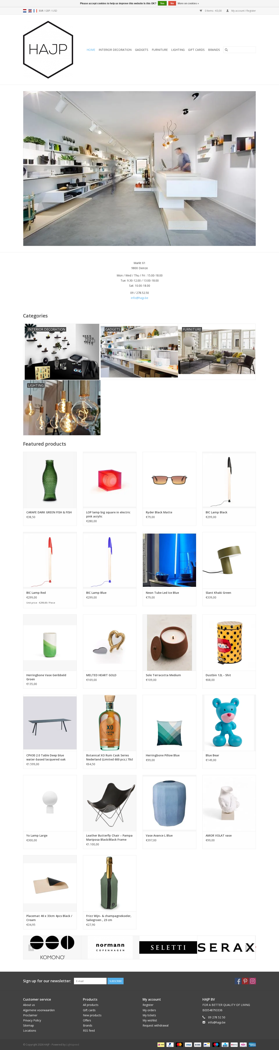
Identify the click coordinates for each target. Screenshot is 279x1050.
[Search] (226, 50)
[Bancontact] (206, 1044)
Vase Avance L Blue (159, 835)
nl (24, 10)
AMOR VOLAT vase (219, 835)
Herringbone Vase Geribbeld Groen (46, 677)
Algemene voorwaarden (39, 1010)
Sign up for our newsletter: (47, 981)
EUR (41, 10)
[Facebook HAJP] (238, 981)
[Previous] (31, 948)
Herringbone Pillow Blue (163, 755)
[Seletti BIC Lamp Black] (229, 480)
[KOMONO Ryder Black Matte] (169, 480)
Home (91, 50)
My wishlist (150, 1020)
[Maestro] (215, 1044)
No (172, 3)
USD (54, 10)
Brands (214, 50)
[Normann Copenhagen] (110, 947)
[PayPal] (169, 1044)
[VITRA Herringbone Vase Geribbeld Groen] (50, 642)
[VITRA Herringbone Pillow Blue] (169, 723)
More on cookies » (188, 3)
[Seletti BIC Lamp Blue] (110, 560)
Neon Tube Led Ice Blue (162, 593)
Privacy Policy (32, 1020)
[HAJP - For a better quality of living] (49, 50)
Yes (162, 3)
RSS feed (89, 1030)
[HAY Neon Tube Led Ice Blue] (169, 560)
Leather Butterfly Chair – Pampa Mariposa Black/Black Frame (109, 837)
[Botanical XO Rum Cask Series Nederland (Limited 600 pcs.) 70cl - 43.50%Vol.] (110, 723)
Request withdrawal (156, 1025)
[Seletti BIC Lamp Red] (50, 560)
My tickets (149, 1015)
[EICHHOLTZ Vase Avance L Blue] (169, 803)
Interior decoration (115, 50)
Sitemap (28, 1025)
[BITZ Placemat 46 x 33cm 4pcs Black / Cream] (50, 883)
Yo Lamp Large (36, 835)
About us (29, 1005)
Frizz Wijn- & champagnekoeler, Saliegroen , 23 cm (108, 918)
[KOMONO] (52, 947)
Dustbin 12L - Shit (218, 675)
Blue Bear (212, 755)
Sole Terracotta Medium (163, 675)
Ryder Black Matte (159, 512)
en (30, 10)
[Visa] (188, 1044)
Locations (29, 1030)
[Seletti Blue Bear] (229, 723)
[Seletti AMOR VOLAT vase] (229, 803)
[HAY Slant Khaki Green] (229, 560)
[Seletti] (168, 947)
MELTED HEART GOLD (101, 675)
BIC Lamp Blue (96, 593)
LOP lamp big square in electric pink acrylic (108, 514)
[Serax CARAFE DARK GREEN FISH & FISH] (50, 480)
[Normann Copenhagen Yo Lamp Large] (50, 803)
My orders (149, 1010)
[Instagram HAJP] (252, 981)
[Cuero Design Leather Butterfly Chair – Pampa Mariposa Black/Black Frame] (110, 803)
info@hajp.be (139, 298)
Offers (87, 1020)
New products (92, 1015)
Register (148, 1005)
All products (90, 1005)
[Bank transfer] (197, 1044)
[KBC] (224, 1044)
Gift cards (196, 50)
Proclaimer (30, 1015)
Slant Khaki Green (218, 593)
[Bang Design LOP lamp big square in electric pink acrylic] (110, 480)
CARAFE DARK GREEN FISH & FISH (49, 512)
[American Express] (251, 1044)
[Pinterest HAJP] (245, 981)
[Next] (248, 948)
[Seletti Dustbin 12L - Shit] (229, 642)
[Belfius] (233, 1044)
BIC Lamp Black (216, 512)
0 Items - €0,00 (213, 10)
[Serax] (226, 947)
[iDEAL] (160, 1044)
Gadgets (141, 50)
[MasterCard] (178, 1044)
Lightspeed (72, 1044)
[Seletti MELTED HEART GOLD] (110, 642)
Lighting (178, 50)
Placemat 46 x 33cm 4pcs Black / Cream (49, 918)
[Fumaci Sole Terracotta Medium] (169, 642)
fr (35, 10)
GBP (48, 10)
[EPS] (242, 1044)
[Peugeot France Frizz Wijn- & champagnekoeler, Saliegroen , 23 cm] (110, 883)
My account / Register (243, 10)
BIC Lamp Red (36, 593)
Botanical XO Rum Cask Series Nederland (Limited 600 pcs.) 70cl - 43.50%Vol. (109, 757)
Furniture (160, 50)
